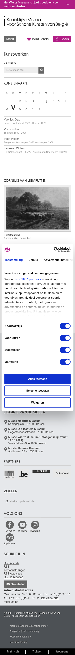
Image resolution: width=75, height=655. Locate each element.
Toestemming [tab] (13, 259)
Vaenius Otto (25, 121)
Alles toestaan (37, 378)
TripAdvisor (10, 543)
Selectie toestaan (37, 390)
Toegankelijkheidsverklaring (24, 631)
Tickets (64, 39)
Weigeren (37, 402)
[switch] (65, 338)
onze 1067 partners (27, 279)
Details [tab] (33, 259)
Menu (10, 39)
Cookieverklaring (19, 641)
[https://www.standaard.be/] (62, 473)
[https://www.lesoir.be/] (41, 471)
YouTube (22, 530)
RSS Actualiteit (13, 573)
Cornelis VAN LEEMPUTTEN (25, 180)
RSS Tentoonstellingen (14, 568)
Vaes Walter (28, 140)
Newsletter (18, 584)
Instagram (35, 530)
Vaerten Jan (15, 130)
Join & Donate (40, 39)
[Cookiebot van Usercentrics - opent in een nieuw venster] (54, 249)
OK (41, 70)
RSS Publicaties (13, 577)
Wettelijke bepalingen (21, 636)
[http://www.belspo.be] (9, 474)
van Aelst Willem (35, 150)
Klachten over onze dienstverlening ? (29, 625)
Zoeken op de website (7, 501)
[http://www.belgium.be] (23, 474)
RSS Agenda (11, 563)
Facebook (10, 530)
